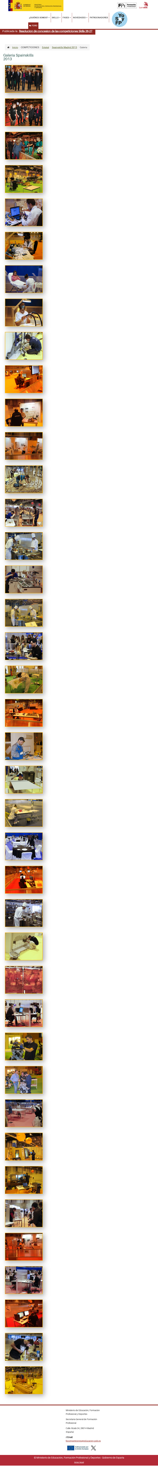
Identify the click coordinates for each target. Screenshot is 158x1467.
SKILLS (55, 17)
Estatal (45, 47)
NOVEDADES (79, 17)
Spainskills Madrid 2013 (64, 47)
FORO (34, 25)
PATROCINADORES (99, 17)
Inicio (15, 47)
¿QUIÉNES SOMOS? (38, 17)
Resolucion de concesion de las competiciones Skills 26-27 (55, 31)
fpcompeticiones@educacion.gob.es (83, 1441)
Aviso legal (79, 1462)
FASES (66, 17)
